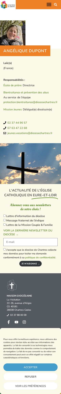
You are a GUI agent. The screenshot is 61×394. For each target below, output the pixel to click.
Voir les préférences (30, 386)
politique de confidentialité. (40, 257)
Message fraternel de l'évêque (25, 220)
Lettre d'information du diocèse (25, 216)
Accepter (30, 367)
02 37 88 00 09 (18, 315)
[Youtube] (16, 322)
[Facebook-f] (9, 322)
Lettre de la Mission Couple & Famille (29, 225)
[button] (50, 4)
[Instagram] (24, 322)
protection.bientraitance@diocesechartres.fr (30, 102)
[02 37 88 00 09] (8, 315)
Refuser (30, 376)
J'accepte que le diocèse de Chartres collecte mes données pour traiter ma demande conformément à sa (29, 253)
